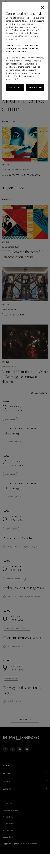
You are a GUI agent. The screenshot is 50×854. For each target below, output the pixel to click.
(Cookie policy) (21, 73)
